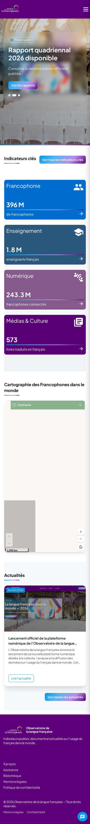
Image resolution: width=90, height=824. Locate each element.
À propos (9, 764)
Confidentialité (36, 812)
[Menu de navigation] (86, 9)
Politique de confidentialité (21, 787)
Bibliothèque (12, 776)
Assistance (10, 770)
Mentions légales (15, 781)
